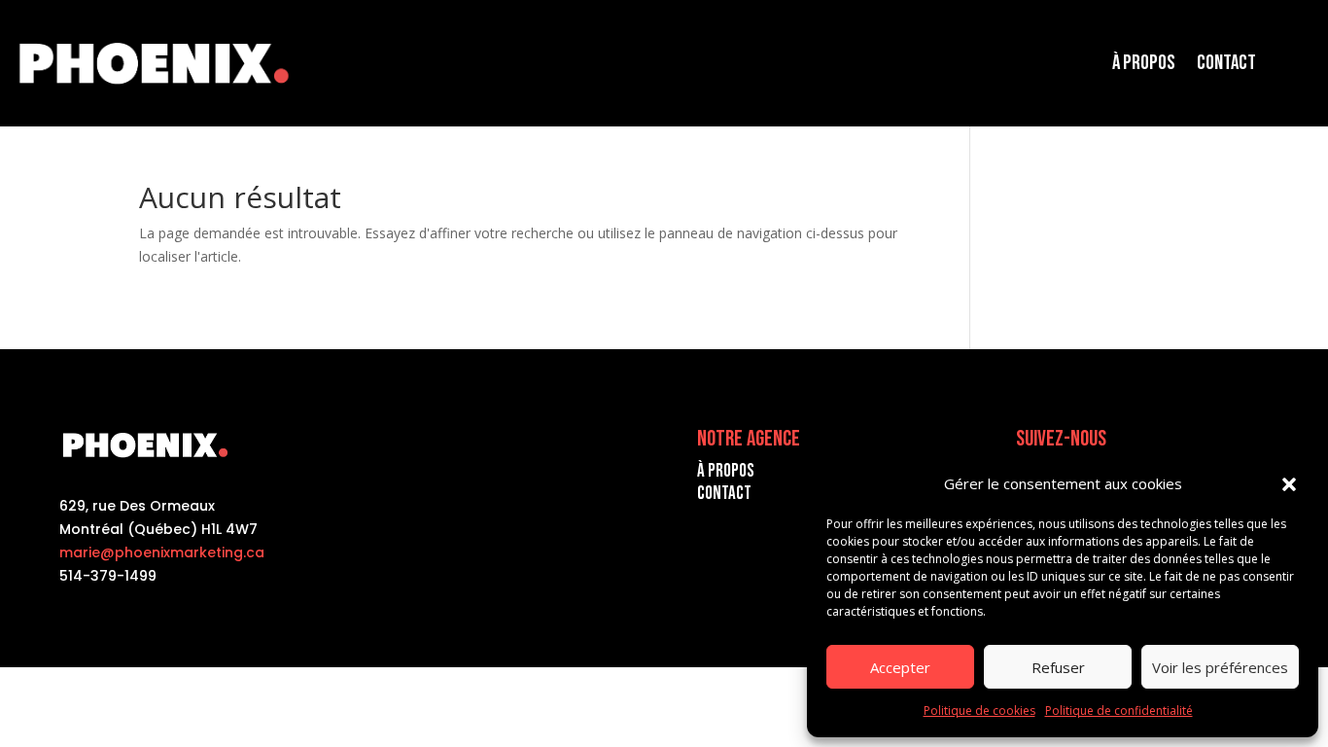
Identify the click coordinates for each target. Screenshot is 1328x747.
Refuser (1058, 667)
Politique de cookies (979, 710)
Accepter (900, 667)
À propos (1143, 63)
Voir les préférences (1220, 667)
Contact (1226, 63)
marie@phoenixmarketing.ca (161, 552)
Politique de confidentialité (1119, 710)
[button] (1289, 484)
